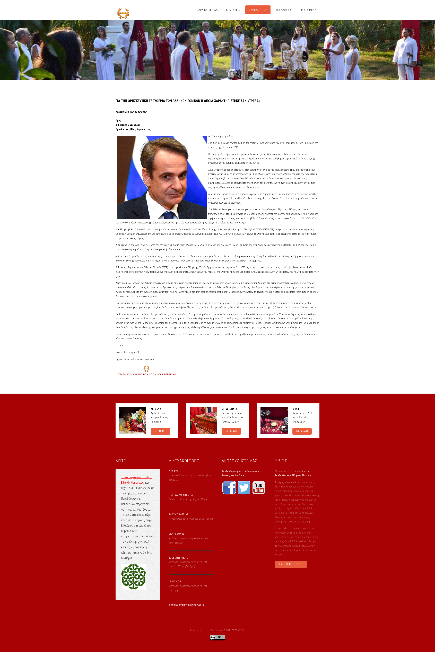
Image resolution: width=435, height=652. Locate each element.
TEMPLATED (231, 630)
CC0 (241, 630)
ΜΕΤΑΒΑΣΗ (160, 431)
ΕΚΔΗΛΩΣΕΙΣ (283, 9)
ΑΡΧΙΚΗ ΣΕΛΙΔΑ (208, 9)
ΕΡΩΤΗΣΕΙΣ (233, 9)
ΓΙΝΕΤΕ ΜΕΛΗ (308, 9)
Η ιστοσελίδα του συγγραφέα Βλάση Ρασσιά (191, 518)
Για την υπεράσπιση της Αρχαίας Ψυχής (188, 499)
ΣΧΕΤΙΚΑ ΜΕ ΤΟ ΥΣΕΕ (291, 564)
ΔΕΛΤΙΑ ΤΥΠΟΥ (258, 9)
